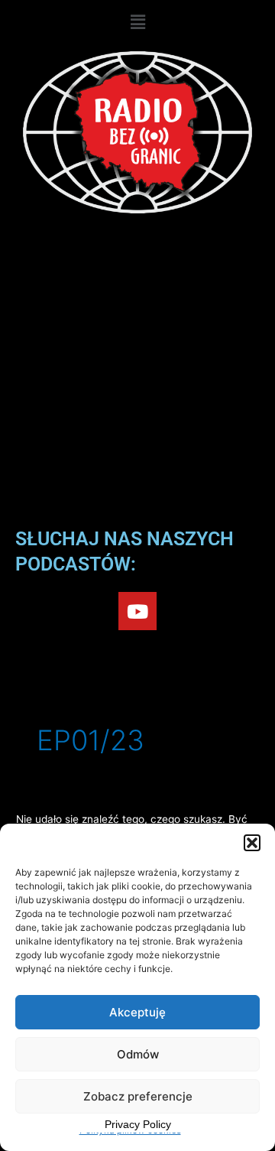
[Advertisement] (137, 374)
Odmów (138, 1054)
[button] (252, 842)
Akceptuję (137, 1012)
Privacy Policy (138, 1124)
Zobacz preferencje (137, 1096)
